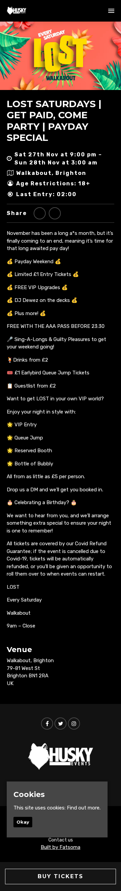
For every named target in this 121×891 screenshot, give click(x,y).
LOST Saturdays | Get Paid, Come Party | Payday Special (54, 121)
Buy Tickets (60, 876)
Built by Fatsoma (60, 847)
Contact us (60, 840)
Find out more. (83, 808)
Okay (22, 822)
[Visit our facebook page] (55, 213)
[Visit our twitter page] (40, 213)
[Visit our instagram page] (74, 724)
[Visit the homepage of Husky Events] (16, 11)
